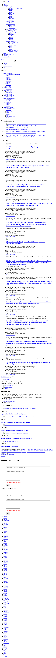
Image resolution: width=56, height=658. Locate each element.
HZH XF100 (12, 33)
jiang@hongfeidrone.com (9, 399)
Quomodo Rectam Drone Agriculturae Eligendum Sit (16, 438)
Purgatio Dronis (10, 21)
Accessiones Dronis (11, 41)
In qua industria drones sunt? (9, 446)
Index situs (33, 449)
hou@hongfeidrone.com (9, 401)
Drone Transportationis (11, 29)
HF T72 (11, 17)
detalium (13, 159)
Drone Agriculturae (10, 7)
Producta (6, 5)
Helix (10, 46)
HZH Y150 (12, 30)
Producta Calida (26, 449)
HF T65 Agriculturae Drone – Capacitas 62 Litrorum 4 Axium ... (21, 133)
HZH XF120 (12, 34)
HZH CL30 (12, 22)
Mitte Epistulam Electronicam (7, 454)
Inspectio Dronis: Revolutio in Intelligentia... (14, 414)
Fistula (10, 47)
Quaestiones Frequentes (9, 54)
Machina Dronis (13, 51)
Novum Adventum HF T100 (16, 8)
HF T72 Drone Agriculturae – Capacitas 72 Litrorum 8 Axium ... (21, 136)
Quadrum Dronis (10, 35)
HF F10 (11, 37)
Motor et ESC (12, 45)
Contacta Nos (7, 57)
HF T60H (11, 14)
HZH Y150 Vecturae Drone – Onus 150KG (16, 129)
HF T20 (11, 10)
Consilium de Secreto (48, 449)
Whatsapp (3, 456)
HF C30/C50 (12, 13)
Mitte (8, 485)
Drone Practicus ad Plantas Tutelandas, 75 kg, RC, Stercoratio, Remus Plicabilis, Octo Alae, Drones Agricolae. (27, 166)
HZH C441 (12, 26)
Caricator (11, 43)
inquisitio (8, 159)
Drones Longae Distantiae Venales (31, 450)
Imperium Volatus (13, 50)
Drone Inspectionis (10, 24)
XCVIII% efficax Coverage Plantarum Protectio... (15, 422)
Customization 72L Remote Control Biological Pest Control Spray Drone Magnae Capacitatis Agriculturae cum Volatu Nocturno (28, 363)
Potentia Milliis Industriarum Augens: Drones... (15, 430)
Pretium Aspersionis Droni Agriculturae (36, 452)
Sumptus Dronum (18, 450)
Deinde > (5, 377)
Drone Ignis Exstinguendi (12, 32)
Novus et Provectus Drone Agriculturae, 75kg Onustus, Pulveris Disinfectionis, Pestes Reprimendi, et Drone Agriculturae (25, 185)
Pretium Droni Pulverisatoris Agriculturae (16, 452)
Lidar (10, 49)
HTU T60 (11, 20)
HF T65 (11, 16)
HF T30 (11, 12)
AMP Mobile (40, 449)
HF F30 (11, 39)
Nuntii (5, 53)
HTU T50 (11, 18)
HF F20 (11, 38)
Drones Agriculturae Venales (7, 450)
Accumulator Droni (13, 42)
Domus (5, 4)
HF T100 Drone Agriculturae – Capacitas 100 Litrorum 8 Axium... (21, 125)
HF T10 (11, 9)
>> (8, 377)
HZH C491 (12, 28)
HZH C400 (12, 25)
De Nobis (6, 55)
